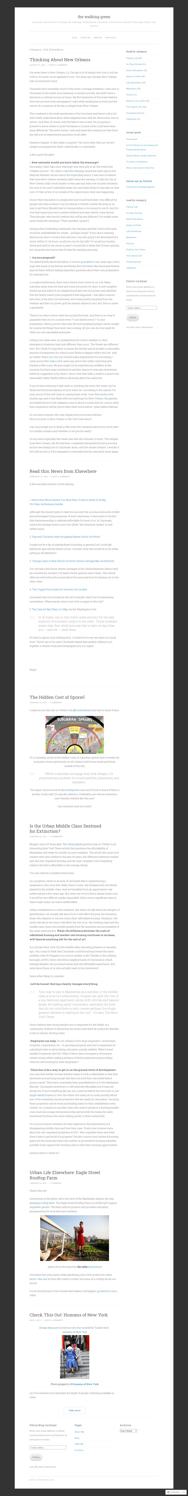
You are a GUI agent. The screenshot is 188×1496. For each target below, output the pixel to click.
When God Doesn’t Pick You (140, 167)
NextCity (109, 561)
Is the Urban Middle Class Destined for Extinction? (65, 828)
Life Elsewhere (133, 82)
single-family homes (41, 1095)
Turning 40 (131, 139)
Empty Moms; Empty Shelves (141, 155)
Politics (130, 94)
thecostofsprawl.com (73, 790)
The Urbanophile (72, 844)
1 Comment (56, 702)
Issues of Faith (133, 76)
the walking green (94, 16)
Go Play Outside (134, 64)
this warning (76, 171)
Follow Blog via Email (43, 1425)
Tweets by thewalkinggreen (140, 186)
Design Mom (46, 1327)
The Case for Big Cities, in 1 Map (50, 609)
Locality (82, 589)
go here (101, 1291)
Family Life (132, 58)
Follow (132, 317)
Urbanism (131, 119)
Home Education (134, 70)
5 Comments (56, 836)
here (71, 873)
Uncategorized (133, 113)
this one (42, 1279)
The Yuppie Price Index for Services (52, 589)
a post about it (87, 261)
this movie (101, 394)
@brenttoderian (82, 710)
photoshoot (94, 1266)
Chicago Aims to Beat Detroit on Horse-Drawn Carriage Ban (66, 561)
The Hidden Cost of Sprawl (57, 697)
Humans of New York (74, 1332)
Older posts (75, 1410)
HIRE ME (98, 38)
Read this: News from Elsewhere (63, 471)
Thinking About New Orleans (60, 59)
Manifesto (131, 88)
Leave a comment (58, 65)
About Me (85, 38)
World (96, 536)
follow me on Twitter (139, 181)
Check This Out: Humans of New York (69, 1315)
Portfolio (110, 38)
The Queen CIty (134, 106)
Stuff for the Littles (135, 100)
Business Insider (53, 504)
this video (50, 361)
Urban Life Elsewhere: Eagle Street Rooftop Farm (65, 1175)
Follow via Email (136, 281)
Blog (74, 38)
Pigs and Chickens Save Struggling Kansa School (60, 536)
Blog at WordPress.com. (42, 1480)
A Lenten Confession (137, 161)
